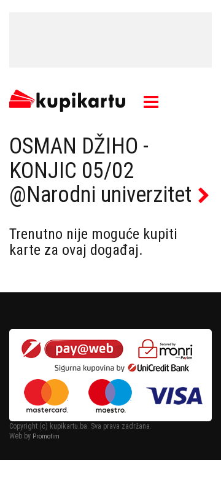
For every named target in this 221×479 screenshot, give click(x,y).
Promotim (46, 436)
